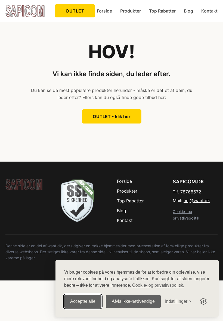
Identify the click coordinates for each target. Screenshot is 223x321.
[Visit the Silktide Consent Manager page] (203, 301)
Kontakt (209, 11)
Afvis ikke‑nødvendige (133, 301)
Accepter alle (82, 301)
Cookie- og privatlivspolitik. (158, 285)
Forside (104, 11)
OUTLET (75, 11)
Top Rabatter (162, 11)
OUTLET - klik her (112, 116)
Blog (188, 11)
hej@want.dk (197, 200)
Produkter (130, 11)
